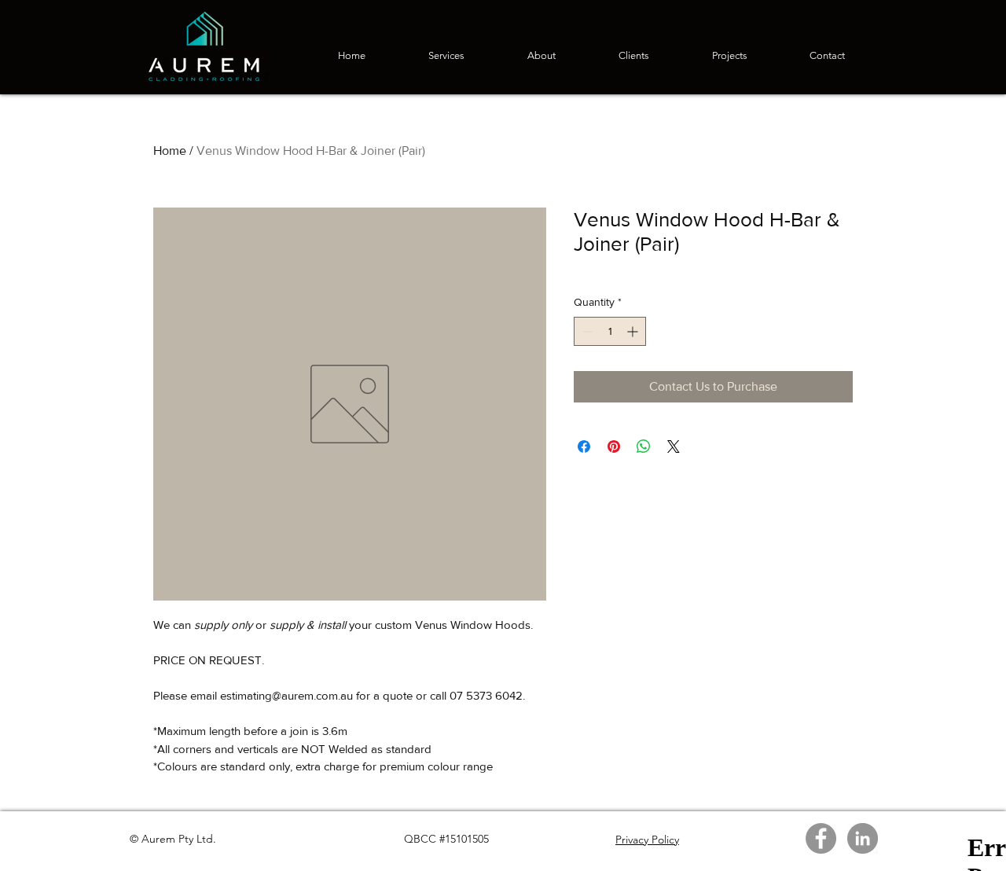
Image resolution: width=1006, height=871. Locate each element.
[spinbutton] (610, 331)
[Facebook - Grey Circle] (821, 838)
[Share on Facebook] (584, 446)
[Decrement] (586, 331)
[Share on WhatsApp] (643, 446)
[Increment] (634, 331)
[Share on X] (673, 446)
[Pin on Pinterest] (613, 446)
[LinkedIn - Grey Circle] (862, 838)
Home (169, 150)
